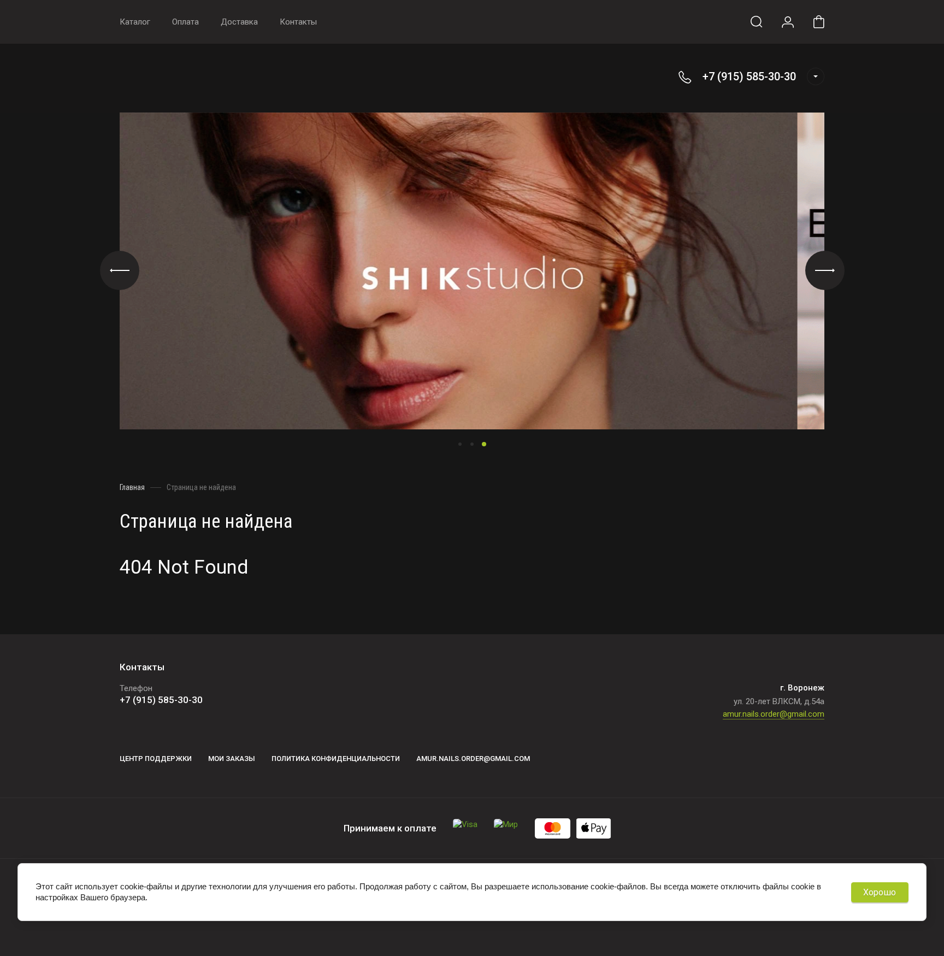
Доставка (239, 22)
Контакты (298, 22)
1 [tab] (460, 444)
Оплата (185, 22)
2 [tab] (472, 444)
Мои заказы (231, 758)
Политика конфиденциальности (336, 758)
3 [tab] (484, 444)
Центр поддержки (156, 758)
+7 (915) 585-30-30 (749, 76)
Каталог (135, 22)
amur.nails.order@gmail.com (773, 714)
